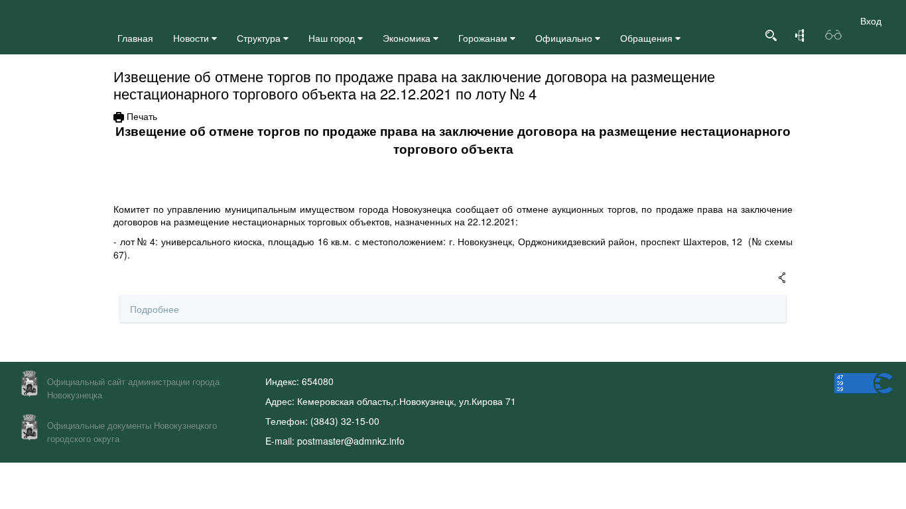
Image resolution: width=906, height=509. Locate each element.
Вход (870, 20)
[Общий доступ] (782, 278)
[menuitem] (135, 38)
